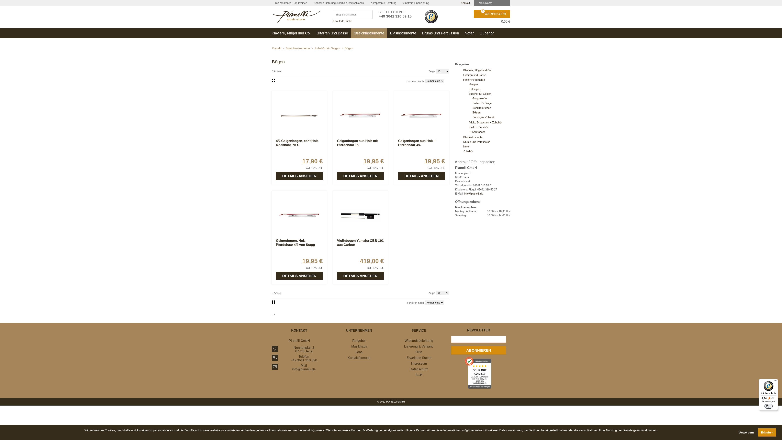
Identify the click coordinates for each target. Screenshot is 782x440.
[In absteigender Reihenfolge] (448, 80)
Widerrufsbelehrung (419, 340)
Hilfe (418, 352)
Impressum (419, 363)
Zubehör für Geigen (327, 48)
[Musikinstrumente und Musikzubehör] (299, 17)
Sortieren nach (415, 81)
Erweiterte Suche (342, 21)
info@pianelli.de (473, 193)
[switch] (768, 406)
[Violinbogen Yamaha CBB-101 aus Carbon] (360, 215)
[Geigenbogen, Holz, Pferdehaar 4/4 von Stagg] (299, 215)
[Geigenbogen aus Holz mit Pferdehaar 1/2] (360, 115)
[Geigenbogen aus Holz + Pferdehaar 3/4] (421, 115)
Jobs (359, 352)
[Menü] (775, 381)
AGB (418, 375)
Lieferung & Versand (419, 346)
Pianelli (276, 48)
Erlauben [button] (767, 432)
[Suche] (368, 14)
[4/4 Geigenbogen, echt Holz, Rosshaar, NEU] (299, 115)
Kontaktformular (359, 358)
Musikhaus (359, 346)
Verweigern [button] (746, 432)
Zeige (431, 71)
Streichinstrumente (298, 48)
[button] (371, 435)
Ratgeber (359, 340)
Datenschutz (419, 369)
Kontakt (465, 2)
